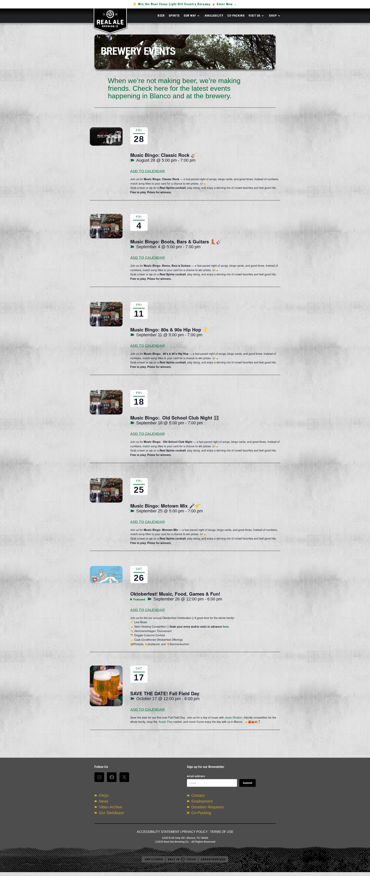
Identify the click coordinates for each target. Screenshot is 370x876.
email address (196, 776)
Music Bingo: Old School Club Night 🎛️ (174, 417)
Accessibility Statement (158, 831)
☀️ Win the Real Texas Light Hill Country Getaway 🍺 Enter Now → (185, 4)
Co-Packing (236, 15)
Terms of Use (221, 831)
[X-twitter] (124, 777)
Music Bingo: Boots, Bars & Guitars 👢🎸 (176, 241)
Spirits (174, 15)
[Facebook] (112, 777)
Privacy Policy (195, 831)
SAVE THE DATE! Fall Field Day (164, 693)
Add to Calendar (147, 171)
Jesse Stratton (233, 717)
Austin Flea (165, 722)
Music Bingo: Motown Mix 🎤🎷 (165, 505)
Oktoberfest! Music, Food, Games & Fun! (175, 593)
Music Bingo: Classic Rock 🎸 (163, 155)
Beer (161, 15)
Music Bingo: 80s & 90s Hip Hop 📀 (169, 329)
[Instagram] (99, 777)
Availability (214, 15)
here (226, 626)
